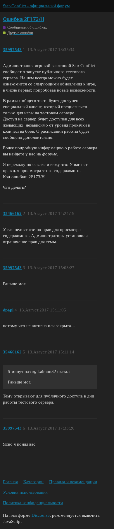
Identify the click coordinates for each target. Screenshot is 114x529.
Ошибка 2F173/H (23, 19)
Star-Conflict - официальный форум (36, 5)
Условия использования (25, 492)
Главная (10, 481)
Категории (33, 481)
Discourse (41, 515)
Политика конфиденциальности (33, 502)
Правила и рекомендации (73, 481)
